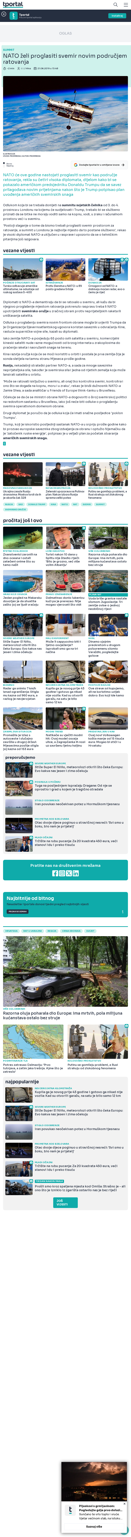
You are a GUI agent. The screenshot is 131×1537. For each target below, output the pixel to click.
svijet (90, 931)
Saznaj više (94, 1526)
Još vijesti (62, 1202)
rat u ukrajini (32, 931)
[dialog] (94, 1497)
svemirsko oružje (15, 509)
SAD (20, 504)
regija (52, 931)
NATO (65, 504)
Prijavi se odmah (17, 911)
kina (53, 504)
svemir (87, 504)
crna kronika (71, 931)
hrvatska (11, 931)
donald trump (36, 504)
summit (100, 504)
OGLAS (65, 33)
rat (75, 504)
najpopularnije (22, 1082)
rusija (9, 504)
